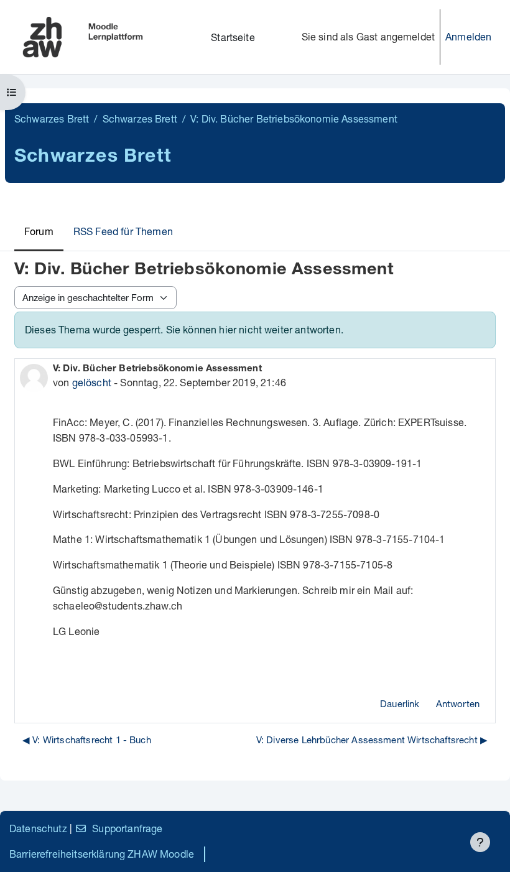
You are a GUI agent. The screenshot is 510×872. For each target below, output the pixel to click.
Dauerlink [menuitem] (399, 703)
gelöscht (91, 382)
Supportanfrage (127, 828)
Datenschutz (38, 828)
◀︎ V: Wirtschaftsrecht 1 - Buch (86, 739)
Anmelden (468, 36)
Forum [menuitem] (38, 231)
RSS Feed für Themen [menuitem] (123, 231)
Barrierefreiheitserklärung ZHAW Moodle (101, 854)
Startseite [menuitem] (233, 37)
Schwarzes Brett (51, 118)
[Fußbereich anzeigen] (480, 842)
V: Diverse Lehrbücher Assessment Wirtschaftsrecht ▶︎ (372, 739)
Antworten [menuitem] (458, 703)
